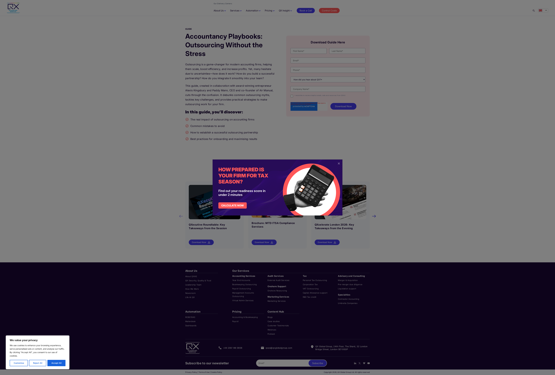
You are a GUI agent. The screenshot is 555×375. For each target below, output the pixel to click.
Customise (19, 363)
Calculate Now (232, 205)
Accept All (56, 363)
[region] (37, 352)
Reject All (37, 363)
